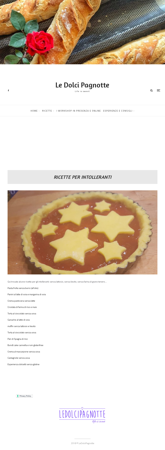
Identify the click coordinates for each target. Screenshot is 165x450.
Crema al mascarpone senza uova (24, 351)
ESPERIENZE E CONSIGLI (117, 110)
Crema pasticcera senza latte (21, 300)
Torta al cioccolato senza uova (22, 313)
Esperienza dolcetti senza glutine (23, 364)
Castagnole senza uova (19, 357)
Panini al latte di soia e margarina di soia (27, 294)
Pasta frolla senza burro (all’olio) (23, 288)
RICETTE (47, 110)
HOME (34, 110)
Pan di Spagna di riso (18, 339)
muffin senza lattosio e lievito (22, 326)
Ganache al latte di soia (19, 319)
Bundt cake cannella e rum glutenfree (25, 345)
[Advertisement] (82, 145)
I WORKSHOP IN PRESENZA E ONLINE (79, 110)
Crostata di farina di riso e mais (22, 307)
